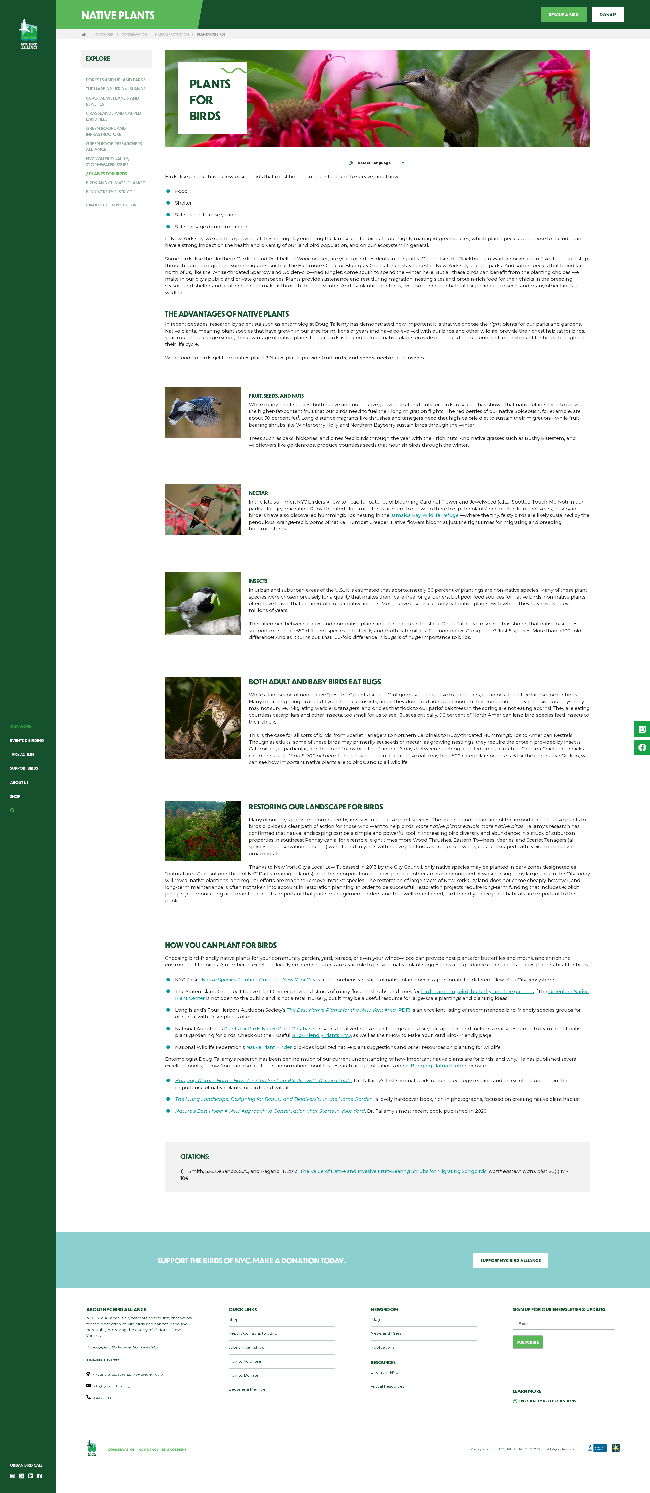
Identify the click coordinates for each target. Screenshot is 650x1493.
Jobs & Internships (246, 1347)
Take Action (22, 754)
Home (83, 34)
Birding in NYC (384, 1372)
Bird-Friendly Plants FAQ (321, 1035)
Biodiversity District (109, 191)
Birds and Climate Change (115, 182)
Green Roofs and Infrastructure (106, 131)
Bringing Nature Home (438, 1066)
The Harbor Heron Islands (116, 88)
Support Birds (24, 768)
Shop (15, 796)
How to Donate (243, 1375)
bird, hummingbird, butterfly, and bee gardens (477, 991)
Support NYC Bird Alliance (511, 1260)
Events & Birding (27, 740)
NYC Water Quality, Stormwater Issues (107, 161)
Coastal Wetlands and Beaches (112, 100)
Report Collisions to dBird (253, 1333)
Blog (375, 1319)
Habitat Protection (172, 34)
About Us (19, 782)
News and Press (386, 1333)
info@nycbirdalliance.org (111, 1386)
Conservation (134, 34)
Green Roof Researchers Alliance (114, 146)
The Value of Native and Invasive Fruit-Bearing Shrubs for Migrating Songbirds (393, 1171)
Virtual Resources (387, 1386)
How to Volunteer (246, 1361)
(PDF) (348, 1010)
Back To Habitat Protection (112, 205)
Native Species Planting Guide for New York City (258, 980)
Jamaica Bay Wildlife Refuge (425, 515)
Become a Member (248, 1389)
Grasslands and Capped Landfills (113, 116)
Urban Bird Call (26, 1465)
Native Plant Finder (269, 1047)
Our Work (21, 726)
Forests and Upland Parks (116, 79)
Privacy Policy (480, 1449)
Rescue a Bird (564, 14)
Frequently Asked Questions (547, 1400)
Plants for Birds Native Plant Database (269, 1029)
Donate (608, 14)
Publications (382, 1347)
